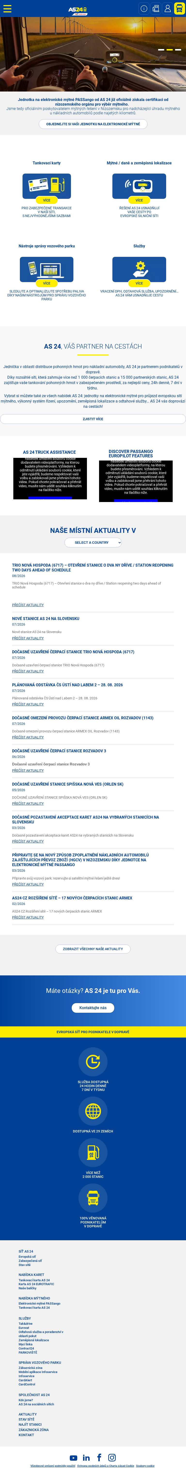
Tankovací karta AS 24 (34, 1280)
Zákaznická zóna (30, 1368)
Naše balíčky (27, 1288)
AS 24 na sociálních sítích (36, 1404)
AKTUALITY (28, 1414)
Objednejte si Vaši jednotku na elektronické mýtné (93, 124)
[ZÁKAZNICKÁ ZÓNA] (177, 8)
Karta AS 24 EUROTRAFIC (36, 1284)
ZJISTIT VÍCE (93, 419)
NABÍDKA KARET (31, 1275)
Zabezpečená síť (30, 1261)
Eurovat (24, 1328)
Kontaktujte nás (93, 1008)
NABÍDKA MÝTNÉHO (34, 1298)
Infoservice (26, 1376)
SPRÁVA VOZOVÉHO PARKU (40, 1363)
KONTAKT (26, 1435)
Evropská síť (27, 1256)
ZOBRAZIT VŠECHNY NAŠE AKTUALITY (93, 949)
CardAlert (25, 1380)
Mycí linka (25, 1344)
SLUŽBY (25, 1318)
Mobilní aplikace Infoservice (38, 1372)
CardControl (27, 1384)
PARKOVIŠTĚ (28, 1352)
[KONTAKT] (168, 8)
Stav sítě (25, 1265)
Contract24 (26, 1348)
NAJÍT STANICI (30, 1424)
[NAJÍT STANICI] (156, 8)
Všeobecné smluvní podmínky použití (53, 1465)
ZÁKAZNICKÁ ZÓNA (34, 1430)
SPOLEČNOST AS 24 (34, 1395)
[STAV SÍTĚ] (144, 8)
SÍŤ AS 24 (26, 1251)
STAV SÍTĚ (26, 1419)
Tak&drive (25, 1323)
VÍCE (46, 200)
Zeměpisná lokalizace (34, 1340)
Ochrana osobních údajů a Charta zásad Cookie (105, 1465)
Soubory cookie (145, 1465)
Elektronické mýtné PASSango (39, 1303)
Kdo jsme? (26, 1400)
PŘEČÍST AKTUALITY (28, 605)
